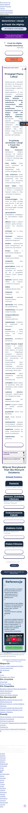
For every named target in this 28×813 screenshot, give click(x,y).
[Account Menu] (4, 14)
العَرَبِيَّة (2, 770)
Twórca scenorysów (6, 668)
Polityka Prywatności (7, 721)
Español (2, 756)
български (3, 798)
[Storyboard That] (5, 2)
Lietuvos (3, 800)
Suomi (2, 780)
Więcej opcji (20, 47)
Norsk (2, 782)
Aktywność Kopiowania (14, 29)
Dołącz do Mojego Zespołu (9, 695)
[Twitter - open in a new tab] (1, 741)
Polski (2, 786)
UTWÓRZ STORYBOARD (14, 648)
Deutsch (3, 760)
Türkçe (2, 784)
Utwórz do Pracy (5, 693)
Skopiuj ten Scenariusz (14, 59)
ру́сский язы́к (4, 774)
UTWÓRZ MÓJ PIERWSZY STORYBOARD (14, 659)
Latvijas (2, 804)
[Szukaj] (8, 6)
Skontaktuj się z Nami (7, 677)
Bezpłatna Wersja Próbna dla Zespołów (13, 689)
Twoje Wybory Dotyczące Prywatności (13, 729)
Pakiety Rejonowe (6, 702)
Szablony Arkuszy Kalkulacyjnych (11, 710)
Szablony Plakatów (6, 712)
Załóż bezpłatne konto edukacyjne (13, 36)
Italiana (2, 762)
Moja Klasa (3, 682)
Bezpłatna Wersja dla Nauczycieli (11, 700)
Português (3, 766)
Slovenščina (4, 802)
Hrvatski (3, 796)
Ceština (2, 790)
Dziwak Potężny (14, 477)
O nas (2, 675)
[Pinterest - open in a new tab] (1, 744)
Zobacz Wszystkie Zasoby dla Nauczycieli (14, 572)
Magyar (2, 794)
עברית (2, 768)
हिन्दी (1, 772)
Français (3, 758)
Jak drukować (4, 670)
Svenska (3, 778)
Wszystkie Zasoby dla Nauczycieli (14, 17)
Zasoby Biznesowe (6, 691)
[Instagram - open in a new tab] (1, 739)
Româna (3, 788)
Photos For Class (5, 684)
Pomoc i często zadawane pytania (11, 666)
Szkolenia (3, 706)
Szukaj (13, 565)
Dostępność (4, 727)
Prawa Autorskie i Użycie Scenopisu (12, 717)
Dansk (2, 776)
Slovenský (3, 792)
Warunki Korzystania (7, 719)
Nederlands (4, 764)
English (2, 754)
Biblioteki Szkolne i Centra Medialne (12, 704)
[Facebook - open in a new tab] (1, 736)
